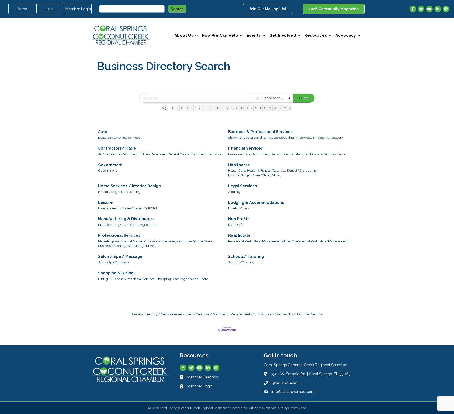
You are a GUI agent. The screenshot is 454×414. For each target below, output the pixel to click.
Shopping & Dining (116, 273)
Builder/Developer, (152, 154)
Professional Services (119, 235)
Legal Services (242, 186)
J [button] (213, 108)
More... (218, 154)
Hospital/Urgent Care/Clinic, (249, 175)
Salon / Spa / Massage (120, 256)
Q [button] (247, 108)
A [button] (173, 108)
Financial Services (245, 148)
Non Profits (238, 219)
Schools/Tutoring (241, 262)
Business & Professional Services (260, 131)
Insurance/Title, (239, 154)
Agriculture (148, 225)
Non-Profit (235, 225)
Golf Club (151, 208)
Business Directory (144, 314)
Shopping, (164, 279)
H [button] (205, 108)
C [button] (182, 108)
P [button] (242, 108)
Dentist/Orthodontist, (302, 170)
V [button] (270, 108)
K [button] (218, 108)
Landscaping (130, 192)
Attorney (234, 192)
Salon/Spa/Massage (113, 262)
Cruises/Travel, (131, 208)
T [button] (260, 108)
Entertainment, (108, 208)
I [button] (209, 108)
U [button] (265, 108)
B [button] (177, 108)
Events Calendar (197, 314)
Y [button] (285, 108)
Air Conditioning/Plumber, (117, 154)
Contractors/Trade (117, 148)
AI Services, (304, 137)
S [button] (256, 108)
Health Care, (237, 170)
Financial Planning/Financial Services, (309, 154)
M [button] (227, 108)
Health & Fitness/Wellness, (266, 170)
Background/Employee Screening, (269, 137)
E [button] (191, 108)
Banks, (275, 154)
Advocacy (346, 35)
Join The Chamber (310, 314)
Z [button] (290, 108)
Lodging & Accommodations (256, 202)
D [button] (187, 108)
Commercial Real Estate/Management (320, 241)
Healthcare (239, 165)
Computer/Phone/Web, (195, 241)
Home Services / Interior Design (129, 186)
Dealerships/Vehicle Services (119, 137)
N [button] (232, 108)
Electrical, (206, 154)
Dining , (103, 279)
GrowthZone (297, 408)
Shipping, (235, 137)
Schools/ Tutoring (246, 256)
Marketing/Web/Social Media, (120, 241)
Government (110, 165)
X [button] (280, 108)
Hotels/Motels (238, 208)
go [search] (306, 98)
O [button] (237, 108)
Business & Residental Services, (132, 279)
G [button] (200, 108)
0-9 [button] (164, 108)
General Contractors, (182, 154)
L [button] (222, 108)
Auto (102, 131)
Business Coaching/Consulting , (121, 246)
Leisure (105, 202)
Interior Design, (109, 192)
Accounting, (261, 154)
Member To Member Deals (232, 314)
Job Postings (264, 314)
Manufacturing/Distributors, (118, 225)
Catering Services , (186, 279)
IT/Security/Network (328, 137)
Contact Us (285, 314)
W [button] (275, 108)
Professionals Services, (160, 241)
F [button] (195, 108)
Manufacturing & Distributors (126, 219)
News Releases (171, 314)
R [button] (251, 108)
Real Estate (239, 235)
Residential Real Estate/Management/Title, (259, 241)
